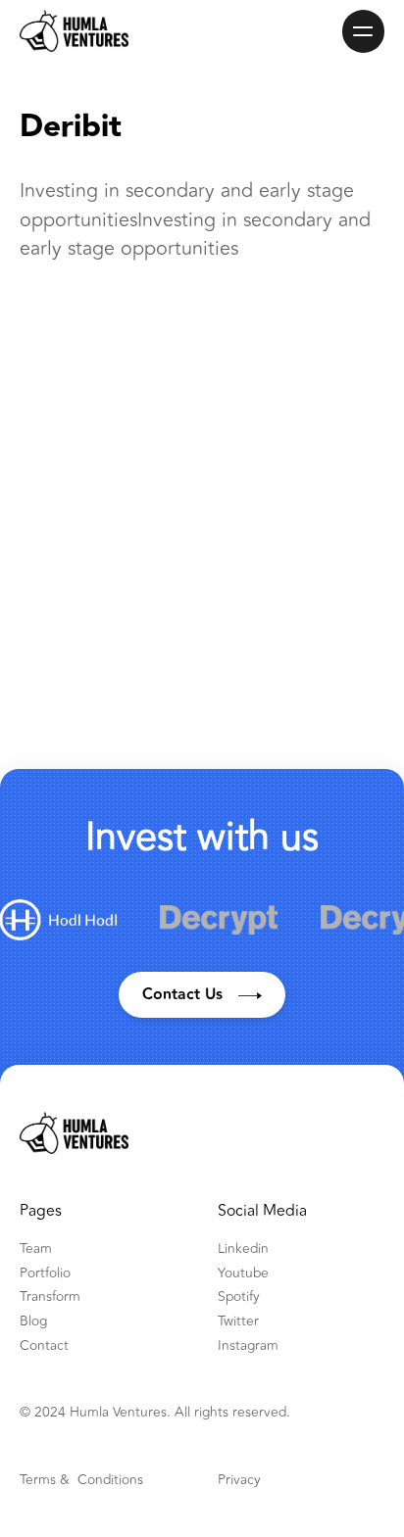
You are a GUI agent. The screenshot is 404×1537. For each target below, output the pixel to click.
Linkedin (243, 1249)
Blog (33, 1321)
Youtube (243, 1273)
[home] (74, 31)
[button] (363, 31)
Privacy (239, 1480)
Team (36, 1249)
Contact (44, 1346)
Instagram (248, 1346)
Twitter (238, 1321)
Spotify (239, 1297)
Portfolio (45, 1273)
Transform (50, 1297)
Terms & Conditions (81, 1480)
